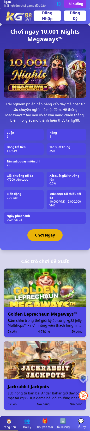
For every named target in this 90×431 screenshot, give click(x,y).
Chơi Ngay (45, 235)
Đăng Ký (75, 16)
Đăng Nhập (47, 16)
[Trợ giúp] (83, 378)
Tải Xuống (75, 3)
